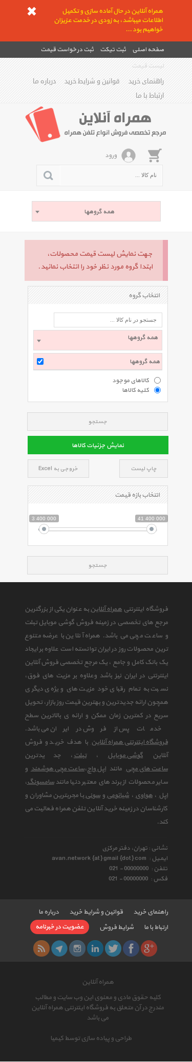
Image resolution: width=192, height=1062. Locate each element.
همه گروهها (145, 361)
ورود (111, 155)
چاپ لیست (144, 468)
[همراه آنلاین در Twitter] (113, 948)
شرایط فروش (116, 927)
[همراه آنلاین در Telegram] (59, 948)
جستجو (97, 421)
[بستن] (32, 11)
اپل (163, 795)
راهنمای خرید (146, 81)
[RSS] (41, 948)
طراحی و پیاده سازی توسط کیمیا (91, 1038)
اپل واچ (96, 769)
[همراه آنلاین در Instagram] (77, 948)
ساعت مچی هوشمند (57, 769)
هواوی (144, 795)
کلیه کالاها (135, 390)
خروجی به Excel (58, 468)
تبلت (80, 755)
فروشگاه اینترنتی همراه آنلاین (129, 742)
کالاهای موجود (130, 380)
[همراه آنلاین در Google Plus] (149, 948)
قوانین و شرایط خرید (92, 81)
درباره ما (44, 81)
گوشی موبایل (125, 755)
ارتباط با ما (150, 95)
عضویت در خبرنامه (59, 927)
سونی (92, 795)
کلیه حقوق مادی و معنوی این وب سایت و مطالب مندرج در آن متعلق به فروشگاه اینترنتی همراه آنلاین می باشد (97, 1007)
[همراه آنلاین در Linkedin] (95, 948)
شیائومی (117, 795)
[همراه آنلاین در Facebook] (131, 948)
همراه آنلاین (106, 609)
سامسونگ (40, 782)
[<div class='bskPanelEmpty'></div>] (154, 155)
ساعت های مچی (146, 769)
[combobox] (96, 211)
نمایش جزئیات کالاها (98, 445)
